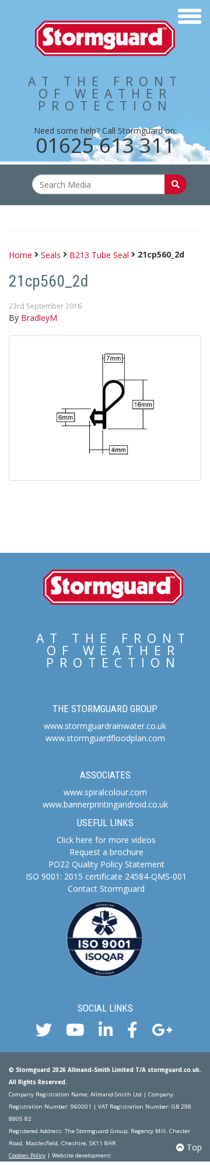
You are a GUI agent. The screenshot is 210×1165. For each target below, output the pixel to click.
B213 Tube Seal (99, 254)
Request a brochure (106, 851)
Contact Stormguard (106, 888)
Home (20, 254)
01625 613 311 (105, 145)
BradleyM (39, 317)
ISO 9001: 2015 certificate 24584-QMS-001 (106, 876)
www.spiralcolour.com (105, 792)
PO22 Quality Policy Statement (106, 864)
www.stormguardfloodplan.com (105, 738)
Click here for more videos (106, 839)
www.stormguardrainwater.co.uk (105, 725)
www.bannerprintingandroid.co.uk (105, 804)
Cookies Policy (27, 1155)
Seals (51, 254)
